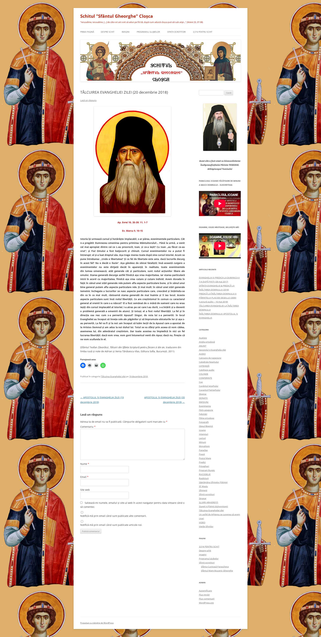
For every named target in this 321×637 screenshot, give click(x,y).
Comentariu (87, 426)
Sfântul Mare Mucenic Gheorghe (217, 570)
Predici (202, 462)
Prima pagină (87, 31)
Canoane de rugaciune (210, 357)
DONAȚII (203, 398)
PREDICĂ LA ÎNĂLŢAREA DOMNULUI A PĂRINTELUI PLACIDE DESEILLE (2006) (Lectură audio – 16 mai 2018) (217, 297)
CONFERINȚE (205, 377)
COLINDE (203, 373)
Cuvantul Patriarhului (209, 389)
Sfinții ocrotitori (207, 494)
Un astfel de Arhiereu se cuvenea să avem (219, 514)
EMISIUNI (203, 402)
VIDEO (202, 522)
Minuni (202, 442)
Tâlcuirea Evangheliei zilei (113, 376)
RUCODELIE (204, 474)
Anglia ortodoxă (207, 341)
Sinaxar (202, 498)
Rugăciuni (204, 478)
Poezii (202, 454)
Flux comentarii (206, 598)
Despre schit (107, 31)
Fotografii (204, 422)
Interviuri (203, 434)
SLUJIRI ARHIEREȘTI (208, 502)
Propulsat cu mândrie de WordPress (97, 622)
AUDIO (202, 353)
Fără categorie (206, 410)
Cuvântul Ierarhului (208, 385)
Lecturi (202, 438)
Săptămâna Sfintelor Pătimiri (213, 482)
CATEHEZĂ (204, 365)
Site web (85, 489)
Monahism (204, 446)
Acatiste (203, 337)
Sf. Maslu (203, 486)
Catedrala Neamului (209, 361)
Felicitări (203, 414)
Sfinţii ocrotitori (176, 31)
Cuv (201, 381)
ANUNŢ (202, 345)
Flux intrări (204, 594)
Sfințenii (203, 490)
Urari (201, 518)
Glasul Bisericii (206, 426)
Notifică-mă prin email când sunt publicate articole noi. (111, 524)
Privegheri (204, 466)
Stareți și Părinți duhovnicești (213, 506)
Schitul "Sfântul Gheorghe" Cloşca (116, 16)
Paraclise (203, 450)
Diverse (202, 394)
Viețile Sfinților (206, 526)
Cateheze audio (206, 369)
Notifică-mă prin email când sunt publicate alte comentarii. (113, 515)
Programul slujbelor (148, 31)
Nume (84, 463)
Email (84, 476)
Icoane (202, 430)
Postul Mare (205, 458)
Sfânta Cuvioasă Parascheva (215, 566)
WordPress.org (206, 602)
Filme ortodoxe (206, 418)
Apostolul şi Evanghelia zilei (212, 349)
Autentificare (205, 590)
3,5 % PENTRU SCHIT (202, 31)
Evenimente (205, 406)
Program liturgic (207, 470)
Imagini (125, 31)
